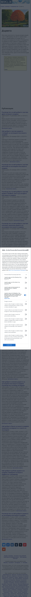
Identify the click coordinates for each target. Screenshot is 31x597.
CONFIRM (9, 345)
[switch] (25, 277)
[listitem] (15, 274)
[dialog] (15, 298)
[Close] (28, 250)
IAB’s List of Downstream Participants (17, 270)
